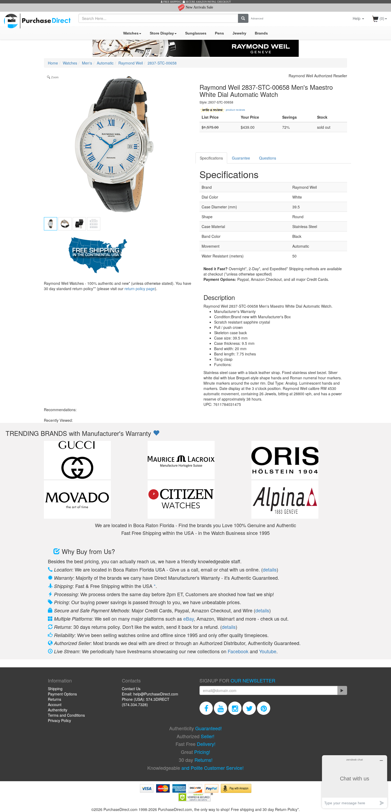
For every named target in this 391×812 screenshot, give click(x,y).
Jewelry (239, 33)
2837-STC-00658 (162, 63)
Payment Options (62, 694)
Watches (131, 33)
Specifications (211, 158)
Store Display (162, 33)
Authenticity (57, 709)
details (270, 569)
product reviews (235, 109)
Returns (54, 699)
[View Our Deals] (156, 433)
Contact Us (131, 688)
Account (54, 704)
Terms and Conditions (66, 715)
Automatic (105, 63)
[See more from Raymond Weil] (195, 48)
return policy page (139, 288)
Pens (219, 33)
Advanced (257, 18)
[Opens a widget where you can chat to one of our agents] (354, 781)
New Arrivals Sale (199, 7)
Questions (267, 158)
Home (53, 63)
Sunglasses (195, 33)
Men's (87, 63)
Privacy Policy (59, 720)
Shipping (55, 688)
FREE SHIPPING (172, 2)
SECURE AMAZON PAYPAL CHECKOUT (208, 2)
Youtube (267, 651)
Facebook (238, 651)
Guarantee (241, 158)
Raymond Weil (130, 63)
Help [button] (357, 18)
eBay (188, 618)
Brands (261, 33)
